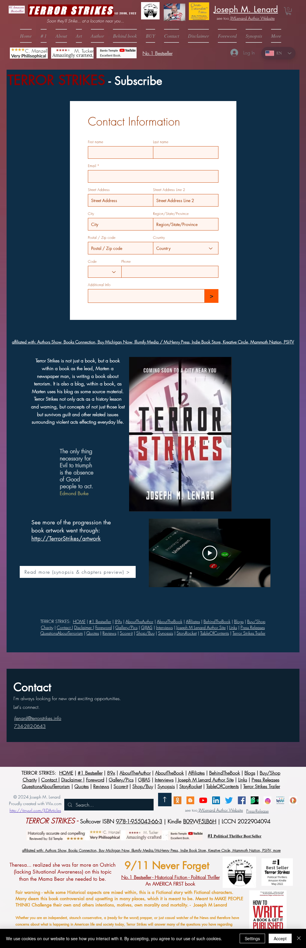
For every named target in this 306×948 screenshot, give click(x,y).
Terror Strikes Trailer (248, 633)
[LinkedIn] (216, 800)
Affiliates (193, 621)
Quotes (92, 633)
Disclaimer (83, 627)
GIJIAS (146, 627)
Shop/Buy (145, 633)
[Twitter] (229, 800)
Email (92, 166)
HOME (79, 621)
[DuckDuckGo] (293, 800)
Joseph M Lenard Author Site (201, 627)
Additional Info (99, 285)
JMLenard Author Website (252, 18)
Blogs (239, 621)
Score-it (126, 633)
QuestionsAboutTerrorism (61, 633)
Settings (252, 938)
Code (92, 261)
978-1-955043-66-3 (139, 821)
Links (233, 627)
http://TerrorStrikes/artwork (66, 538)
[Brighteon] (203, 800)
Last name (160, 142)
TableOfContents (214, 633)
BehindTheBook (217, 621)
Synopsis (165, 633)
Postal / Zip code (101, 237)
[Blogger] (190, 800)
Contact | (65, 627)
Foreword (103, 627)
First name (95, 142)
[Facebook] (242, 800)
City (91, 214)
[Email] (177, 800)
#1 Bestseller (100, 621)
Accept (280, 938)
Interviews (164, 627)
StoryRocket (187, 633)
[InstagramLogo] (267, 800)
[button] (150, 36)
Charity (47, 627)
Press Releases (253, 627)
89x (118, 621)
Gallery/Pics (126, 627)
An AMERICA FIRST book (170, 880)
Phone (126, 261)
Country (159, 237)
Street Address (99, 190)
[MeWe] (280, 800)
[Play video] (209, 553)
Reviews (109, 633)
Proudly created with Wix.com (35, 803)
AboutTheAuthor (135, 773)
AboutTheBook (169, 773)
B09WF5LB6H (199, 821)
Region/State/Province (171, 214)
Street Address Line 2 (169, 190)
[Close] (298, 938)
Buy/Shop (256, 621)
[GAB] (254, 800)
